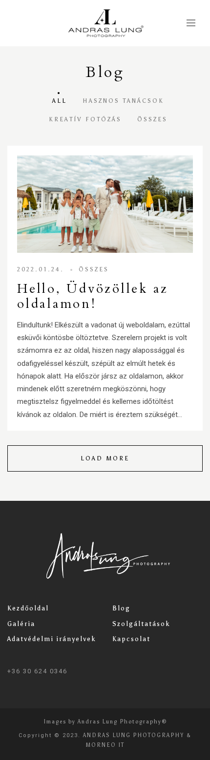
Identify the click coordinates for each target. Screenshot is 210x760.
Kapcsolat (131, 639)
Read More (105, 204)
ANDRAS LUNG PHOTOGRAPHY (133, 735)
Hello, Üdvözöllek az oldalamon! (92, 296)
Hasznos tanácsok (123, 100)
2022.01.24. (40, 269)
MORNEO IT (105, 745)
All (59, 100)
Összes (152, 119)
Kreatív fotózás (85, 119)
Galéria (21, 623)
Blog (121, 608)
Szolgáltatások (141, 623)
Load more (105, 458)
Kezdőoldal (28, 608)
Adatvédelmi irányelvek (51, 639)
